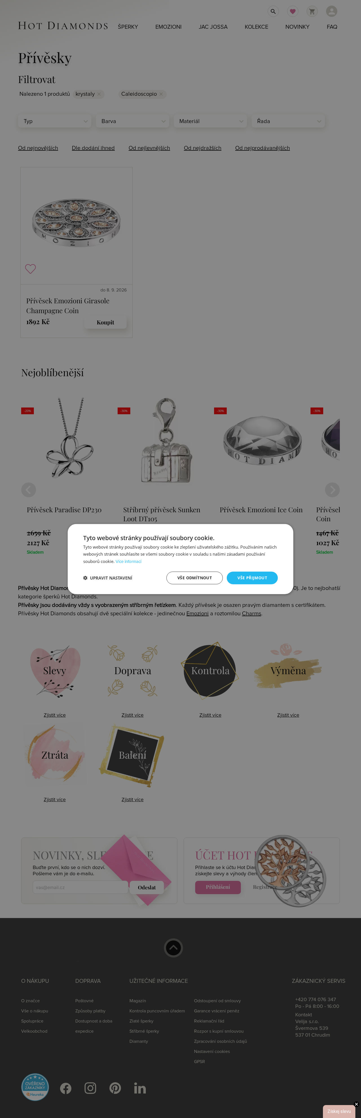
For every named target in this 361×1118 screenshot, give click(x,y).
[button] (107, 578)
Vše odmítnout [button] (194, 577)
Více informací (128, 562)
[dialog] (180, 559)
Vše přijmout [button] (252, 577)
